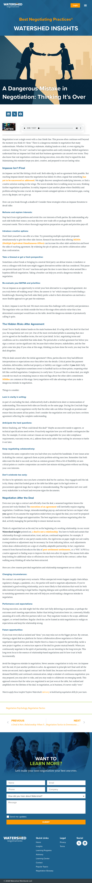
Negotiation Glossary (44, 870)
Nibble (5, 379)
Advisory (45, 692)
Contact (39, 862)
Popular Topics (42, 866)
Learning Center (42, 858)
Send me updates (18, 816)
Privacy (63, 842)
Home (38, 842)
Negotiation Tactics (36, 708)
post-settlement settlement (56, 549)
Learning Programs (44, 850)
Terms (62, 846)
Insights (39, 846)
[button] (85, 5)
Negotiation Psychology (16, 708)
